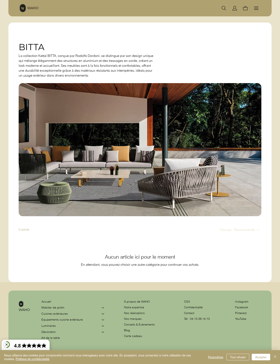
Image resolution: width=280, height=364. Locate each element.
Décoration (48, 332)
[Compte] (234, 8)
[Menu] (256, 8)
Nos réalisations (134, 313)
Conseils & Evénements (139, 324)
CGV (187, 301)
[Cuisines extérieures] (103, 314)
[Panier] (245, 8)
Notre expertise (134, 307)
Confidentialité (193, 307)
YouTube (240, 319)
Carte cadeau (133, 336)
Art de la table (50, 338)
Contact (189, 313)
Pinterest (241, 313)
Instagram (241, 301)
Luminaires (48, 326)
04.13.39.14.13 (200, 319)
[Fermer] (275, 357)
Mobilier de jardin (52, 307)
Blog (127, 330)
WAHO (33, 8)
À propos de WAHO (137, 301)
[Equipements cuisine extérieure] (103, 320)
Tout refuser (238, 357)
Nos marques (133, 319)
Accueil (46, 301)
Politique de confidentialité (32, 359)
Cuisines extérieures (54, 313)
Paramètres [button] (215, 357)
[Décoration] (103, 332)
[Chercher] (224, 8)
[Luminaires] (103, 326)
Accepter (261, 357)
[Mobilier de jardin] (103, 308)
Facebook (241, 307)
